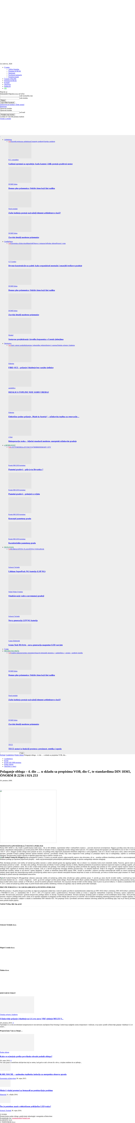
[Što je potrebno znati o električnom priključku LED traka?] (5, 1102)
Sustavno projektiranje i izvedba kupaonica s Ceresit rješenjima (35, 339)
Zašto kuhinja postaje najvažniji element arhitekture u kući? (34, 213)
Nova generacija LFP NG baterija (23, 620)
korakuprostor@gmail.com (21, 1118)
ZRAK (41, 549)
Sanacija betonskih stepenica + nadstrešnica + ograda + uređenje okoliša (59, 653)
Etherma (11, 363)
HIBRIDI (37, 447)
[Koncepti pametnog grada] (19, 512)
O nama (6, 67)
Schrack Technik (14, 567)
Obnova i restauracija (40, 243)
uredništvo (11, 388)
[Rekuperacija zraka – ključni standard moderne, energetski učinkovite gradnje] (19, 435)
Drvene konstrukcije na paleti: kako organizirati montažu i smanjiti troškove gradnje (45, 266)
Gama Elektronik (14, 641)
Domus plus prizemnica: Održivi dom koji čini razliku (31, 188)
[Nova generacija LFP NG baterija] (19, 614)
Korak (6, 761)
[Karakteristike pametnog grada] (19, 537)
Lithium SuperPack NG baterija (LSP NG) (26, 571)
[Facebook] (3, 784)
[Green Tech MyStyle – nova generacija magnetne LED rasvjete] (19, 639)
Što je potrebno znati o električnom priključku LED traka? (25, 1106)
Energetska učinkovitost (19, 243)
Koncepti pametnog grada (19, 518)
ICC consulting (13, 160)
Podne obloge (51, 243)
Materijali (30, 243)
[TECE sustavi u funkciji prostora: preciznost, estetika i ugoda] (19, 743)
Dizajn (13, 141)
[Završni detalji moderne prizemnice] (19, 231)
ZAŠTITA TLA (21, 549)
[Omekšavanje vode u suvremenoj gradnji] (19, 590)
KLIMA (13, 549)
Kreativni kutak (13, 77)
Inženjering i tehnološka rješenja (35, 345)
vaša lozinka (24, 98)
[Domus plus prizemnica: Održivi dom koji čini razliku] (19, 182)
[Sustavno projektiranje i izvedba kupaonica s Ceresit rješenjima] (19, 333)
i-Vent (10, 437)
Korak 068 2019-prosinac (17, 465)
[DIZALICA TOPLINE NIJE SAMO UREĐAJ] (19, 386)
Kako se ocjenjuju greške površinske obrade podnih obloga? (26, 1056)
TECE (10, 745)
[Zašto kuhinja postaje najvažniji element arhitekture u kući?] (19, 207)
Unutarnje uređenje (37, 141)
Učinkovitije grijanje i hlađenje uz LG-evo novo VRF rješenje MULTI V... (31, 1019)
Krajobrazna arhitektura (23, 141)
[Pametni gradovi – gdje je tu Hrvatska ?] (19, 463)
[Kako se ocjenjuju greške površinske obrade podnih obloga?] (17, 1050)
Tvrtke (6, 649)
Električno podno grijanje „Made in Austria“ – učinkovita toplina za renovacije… (43, 417)
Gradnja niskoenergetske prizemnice (23, 653)
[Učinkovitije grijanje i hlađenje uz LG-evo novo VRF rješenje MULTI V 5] (17, 1013)
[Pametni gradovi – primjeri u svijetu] (19, 488)
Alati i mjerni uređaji (17, 345)
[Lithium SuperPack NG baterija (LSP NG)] (19, 565)
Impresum (11, 73)
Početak (2, 755)
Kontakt (7, 82)
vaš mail (22, 112)
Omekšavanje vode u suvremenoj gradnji (26, 596)
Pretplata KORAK (14, 71)
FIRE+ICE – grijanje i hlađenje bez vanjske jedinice (30, 367)
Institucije (7, 86)
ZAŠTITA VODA (33, 549)
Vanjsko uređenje (49, 141)
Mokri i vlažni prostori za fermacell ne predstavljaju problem (26, 1090)
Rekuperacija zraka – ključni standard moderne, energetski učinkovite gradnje (42, 441)
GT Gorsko (12, 262)
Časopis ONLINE (10, 79)
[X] (11, 784)
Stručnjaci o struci (10, 766)
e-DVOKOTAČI (28, 447)
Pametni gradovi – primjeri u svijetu (24, 494)
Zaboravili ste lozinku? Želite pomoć (12, 105)
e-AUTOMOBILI (17, 447)
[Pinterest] (18, 784)
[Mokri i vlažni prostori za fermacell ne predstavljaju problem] (5, 1086)
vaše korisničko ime (26, 96)
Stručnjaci (7, 84)
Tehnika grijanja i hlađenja (66, 345)
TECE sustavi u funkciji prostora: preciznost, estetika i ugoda (35, 749)
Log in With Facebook (7, 102)
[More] (34, 784)
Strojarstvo (7, 343)
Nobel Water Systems (15, 592)
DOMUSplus (12, 184)
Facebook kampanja (15, 75)
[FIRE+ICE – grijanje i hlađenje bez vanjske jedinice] (19, 362)
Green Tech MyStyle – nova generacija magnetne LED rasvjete (35, 645)
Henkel (10, 335)
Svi (9, 141)
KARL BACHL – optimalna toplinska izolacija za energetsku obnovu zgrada (33, 1074)
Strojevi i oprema (51, 345)
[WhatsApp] (26, 784)
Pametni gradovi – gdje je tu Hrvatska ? (25, 469)
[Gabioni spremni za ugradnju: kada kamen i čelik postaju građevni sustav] (19, 158)
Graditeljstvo (8, 241)
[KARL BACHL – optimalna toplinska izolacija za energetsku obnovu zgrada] (5, 1070)
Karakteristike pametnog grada (22, 543)
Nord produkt (13, 209)
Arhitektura (8, 139)
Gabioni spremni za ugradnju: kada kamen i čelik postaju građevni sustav (40, 164)
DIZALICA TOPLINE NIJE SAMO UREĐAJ (28, 392)
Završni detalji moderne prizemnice (23, 237)
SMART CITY (46, 447)
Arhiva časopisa (13, 69)
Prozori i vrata (61, 243)
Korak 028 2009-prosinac (12, 762)
